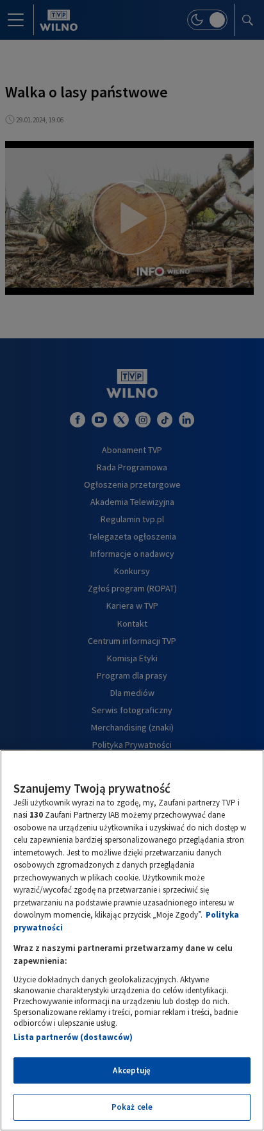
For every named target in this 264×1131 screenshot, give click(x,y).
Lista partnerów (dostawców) (73, 1037)
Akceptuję (132, 1070)
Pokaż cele (132, 1107)
